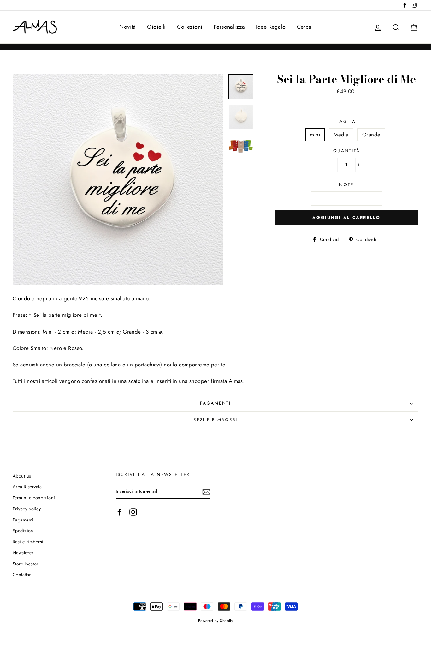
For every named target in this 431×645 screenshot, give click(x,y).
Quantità (346, 151)
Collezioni (189, 27)
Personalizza (229, 27)
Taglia (346, 121)
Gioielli (156, 27)
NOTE (346, 184)
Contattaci (23, 574)
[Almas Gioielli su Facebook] (119, 512)
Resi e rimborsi (215, 419)
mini (315, 134)
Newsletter (23, 553)
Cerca (304, 27)
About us (22, 476)
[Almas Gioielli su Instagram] (133, 512)
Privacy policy (27, 509)
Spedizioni (24, 530)
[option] (118, 179)
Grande (371, 134)
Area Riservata (27, 487)
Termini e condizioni (34, 498)
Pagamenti (215, 403)
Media (341, 134)
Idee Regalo (271, 27)
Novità (127, 27)
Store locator (25, 564)
